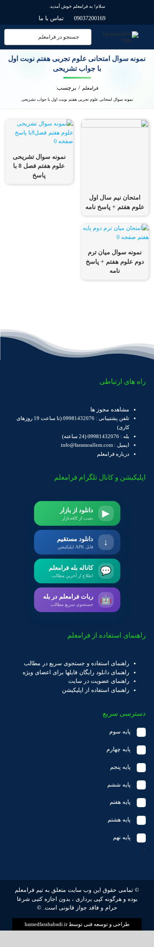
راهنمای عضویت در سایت (98, 681)
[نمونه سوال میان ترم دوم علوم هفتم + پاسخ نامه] (115, 228)
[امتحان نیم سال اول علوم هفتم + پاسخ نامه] (115, 124)
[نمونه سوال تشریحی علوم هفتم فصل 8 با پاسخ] (39, 124)
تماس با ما (51, 18)
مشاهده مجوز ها (109, 409)
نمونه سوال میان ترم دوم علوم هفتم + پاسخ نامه (115, 261)
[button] (77, 732)
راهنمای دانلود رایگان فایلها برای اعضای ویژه (76, 672)
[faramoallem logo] (118, 34)
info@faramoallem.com (87, 445)
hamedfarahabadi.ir (46, 924)
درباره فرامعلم (113, 454)
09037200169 (90, 18)
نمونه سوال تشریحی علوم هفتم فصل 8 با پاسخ (39, 166)
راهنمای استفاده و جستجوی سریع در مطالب (76, 663)
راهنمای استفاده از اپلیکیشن (95, 690)
